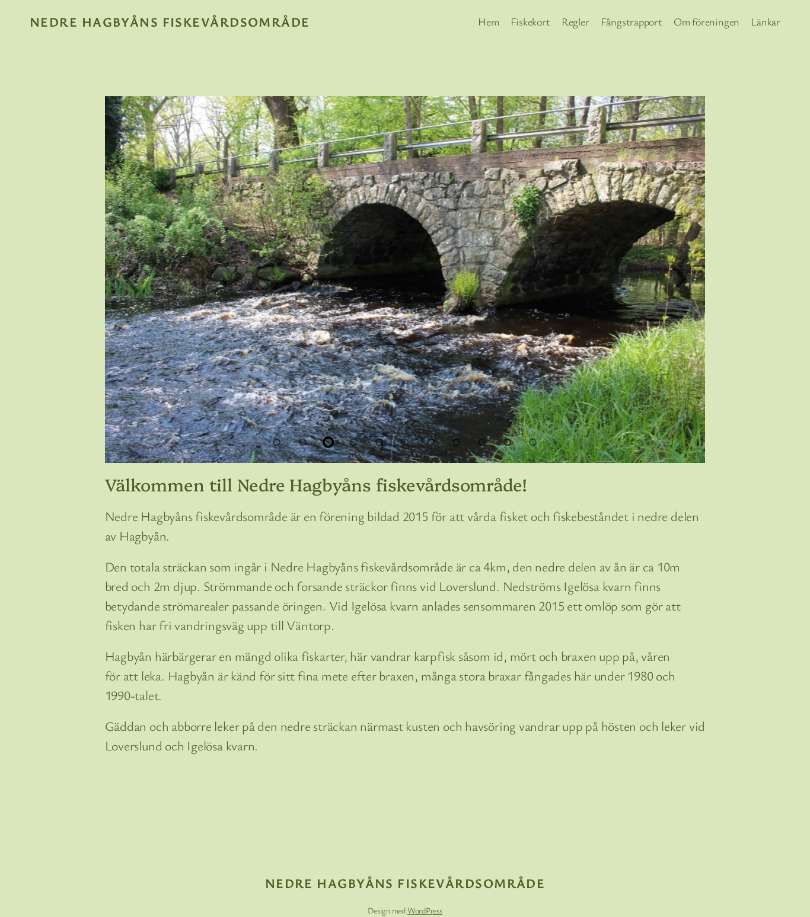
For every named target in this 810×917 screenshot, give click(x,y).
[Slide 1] (277, 442)
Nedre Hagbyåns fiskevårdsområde (170, 21)
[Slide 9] (482, 442)
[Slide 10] (507, 442)
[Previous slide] (130, 280)
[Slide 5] (379, 442)
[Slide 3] (328, 442)
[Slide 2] (302, 442)
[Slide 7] (430, 442)
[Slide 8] (456, 442)
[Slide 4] (354, 442)
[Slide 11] (533, 442)
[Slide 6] (405, 442)
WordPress (424, 910)
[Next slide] (680, 280)
